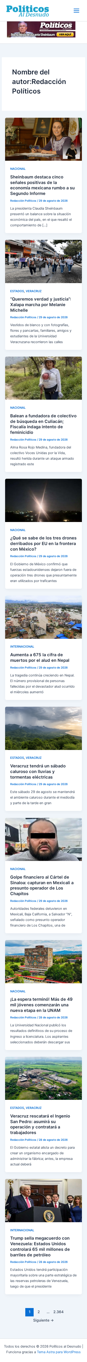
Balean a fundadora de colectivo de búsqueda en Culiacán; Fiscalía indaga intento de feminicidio (43, 424)
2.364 (57, 1312)
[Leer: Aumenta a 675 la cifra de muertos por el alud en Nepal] (43, 617)
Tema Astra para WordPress (59, 1352)
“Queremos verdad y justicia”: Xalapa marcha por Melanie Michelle (40, 304)
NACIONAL (18, 169)
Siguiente (43, 1320)
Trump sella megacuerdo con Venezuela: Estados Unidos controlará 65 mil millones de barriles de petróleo (40, 1246)
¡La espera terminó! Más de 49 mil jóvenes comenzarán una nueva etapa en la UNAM (41, 1005)
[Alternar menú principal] (76, 11)
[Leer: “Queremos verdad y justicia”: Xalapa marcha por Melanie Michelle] (43, 261)
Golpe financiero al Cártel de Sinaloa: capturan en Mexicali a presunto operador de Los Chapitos (42, 885)
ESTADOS (17, 291)
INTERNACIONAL (22, 646)
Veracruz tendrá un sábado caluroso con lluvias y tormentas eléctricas (38, 771)
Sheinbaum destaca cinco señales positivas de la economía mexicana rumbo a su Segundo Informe (42, 185)
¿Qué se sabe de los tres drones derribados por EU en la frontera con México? (43, 543)
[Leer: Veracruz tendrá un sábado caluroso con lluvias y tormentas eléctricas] (43, 728)
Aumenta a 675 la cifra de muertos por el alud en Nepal (39, 657)
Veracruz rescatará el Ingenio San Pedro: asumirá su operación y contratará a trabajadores (40, 1124)
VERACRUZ (34, 291)
